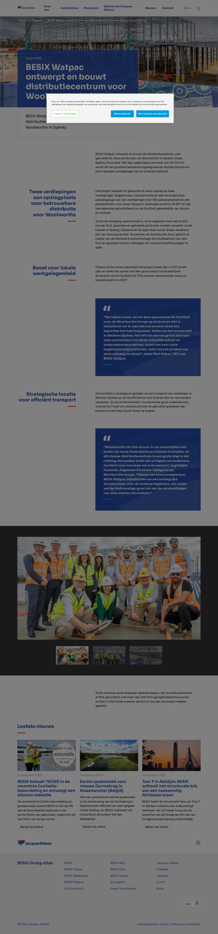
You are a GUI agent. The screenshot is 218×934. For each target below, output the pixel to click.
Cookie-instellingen (65, 114)
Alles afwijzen (122, 114)
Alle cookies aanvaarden (152, 114)
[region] (110, 108)
